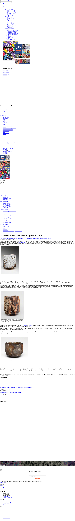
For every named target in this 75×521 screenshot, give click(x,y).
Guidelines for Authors (7, 503)
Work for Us (9, 102)
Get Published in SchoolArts (8, 130)
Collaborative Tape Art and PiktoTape (9, 211)
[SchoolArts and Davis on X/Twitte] (1, 487)
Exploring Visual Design (11, 18)
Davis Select (7, 35)
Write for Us (9, 101)
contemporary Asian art (17, 238)
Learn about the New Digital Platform (13, 79)
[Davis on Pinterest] (3, 487)
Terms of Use (5, 509)
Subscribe (8, 78)
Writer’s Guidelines (6, 131)
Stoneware (41, 238)
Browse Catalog (5, 70)
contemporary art (10, 238)
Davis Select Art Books (7, 222)
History (8, 99)
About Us (6, 97)
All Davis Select (10, 37)
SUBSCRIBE (3, 465)
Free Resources (5, 111)
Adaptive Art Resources (11, 88)
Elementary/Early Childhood (10, 9)
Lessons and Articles (10, 89)
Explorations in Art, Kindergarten (13, 10)
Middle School (7, 16)
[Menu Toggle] (8, 0)
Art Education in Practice (7, 218)
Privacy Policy (5, 508)
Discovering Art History (11, 24)
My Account (5, 5)
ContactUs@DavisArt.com (7, 497)
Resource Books (10, 14)
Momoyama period (21, 242)
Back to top (2, 520)
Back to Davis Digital (5, 224)
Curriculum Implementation (12, 31)
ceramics (5, 238)
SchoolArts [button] (5, 75)
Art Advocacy (5, 511)
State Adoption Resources (7, 513)
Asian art (2, 238)
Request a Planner (6, 72)
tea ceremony (48, 238)
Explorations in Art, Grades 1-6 (12, 11)
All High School (10, 27)
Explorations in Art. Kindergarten (8, 189)
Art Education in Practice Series (12, 33)
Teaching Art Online (10, 93)
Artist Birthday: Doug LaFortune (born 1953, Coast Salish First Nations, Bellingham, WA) (17, 387)
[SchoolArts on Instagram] (2, 487)
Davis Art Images (6, 74)
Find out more (2, 482)
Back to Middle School (5, 195)
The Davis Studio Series (11, 23)
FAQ (3, 504)
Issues (4, 132)
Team (8, 100)
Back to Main (3, 115)
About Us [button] (4, 96)
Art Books (9, 36)
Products (4, 108)
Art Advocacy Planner (11, 94)
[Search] (11, 105)
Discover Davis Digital (11, 39)
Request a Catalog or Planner (8, 502)
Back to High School (5, 201)
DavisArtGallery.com (6, 518)
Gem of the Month (24, 238)
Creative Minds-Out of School (12, 12)
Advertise (4, 134)
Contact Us (5, 6)
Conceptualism (24, 325)
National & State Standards (7, 512)
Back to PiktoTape (4, 209)
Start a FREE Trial (6, 226)
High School (7, 21)
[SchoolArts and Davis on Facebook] (0, 487)
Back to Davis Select (4, 220)
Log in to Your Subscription (12, 77)
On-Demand (5, 214)
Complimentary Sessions (11, 32)
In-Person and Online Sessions (12, 30)
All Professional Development (12, 34)
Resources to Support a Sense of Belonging (14, 92)
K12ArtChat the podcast (11, 87)
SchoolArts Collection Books (8, 129)
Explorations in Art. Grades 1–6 (8, 190)
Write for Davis (5, 118)
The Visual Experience (11, 22)
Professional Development (9, 28)
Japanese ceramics (35, 238)
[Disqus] (37, 417)
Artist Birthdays (5, 510)
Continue (2, 484)
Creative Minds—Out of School (8, 191)
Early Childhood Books (11, 13)
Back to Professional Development (7, 212)
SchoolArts (7, 76)
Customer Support (6, 501)
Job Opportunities (6, 117)
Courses (8, 29)
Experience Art (9, 17)
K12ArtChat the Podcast (7, 137)
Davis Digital (6, 3)
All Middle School (10, 20)
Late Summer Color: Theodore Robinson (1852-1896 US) (11, 392)
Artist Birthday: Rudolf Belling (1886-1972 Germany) (10, 381)
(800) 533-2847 (5, 496)
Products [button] (4, 8)
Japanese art (30, 238)
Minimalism (31, 325)
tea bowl (44, 238)
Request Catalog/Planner (7, 4)
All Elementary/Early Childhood (12, 15)
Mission (8, 98)
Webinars (8, 91)
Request (1, 187)
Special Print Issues (6, 133)
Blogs (4, 95)
